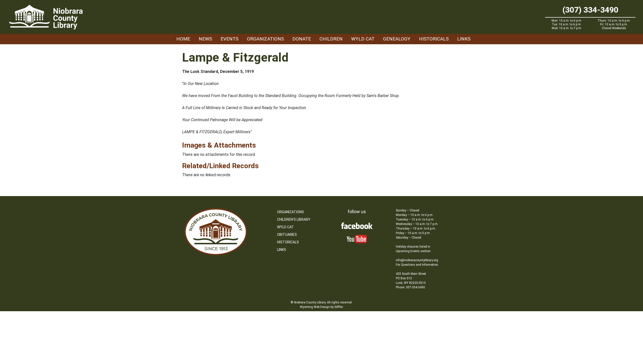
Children (331, 39)
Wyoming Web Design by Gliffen (321, 307)
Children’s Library (293, 219)
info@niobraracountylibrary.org (417, 260)
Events (229, 39)
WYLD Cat (362, 39)
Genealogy (396, 39)
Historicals (434, 39)
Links (463, 39)
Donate (301, 39)
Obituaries (287, 235)
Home (183, 39)
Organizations (265, 39)
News (205, 39)
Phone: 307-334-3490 (410, 287)
